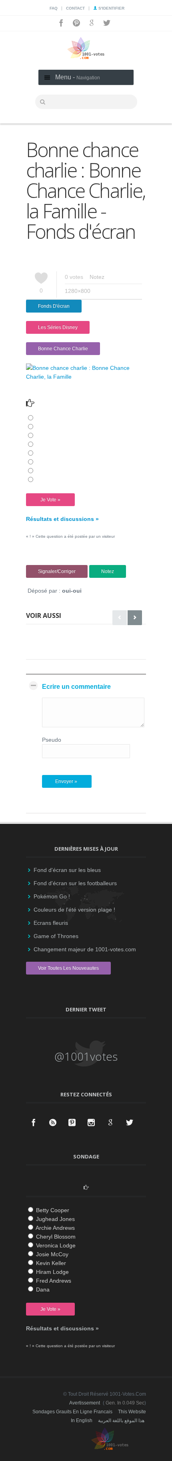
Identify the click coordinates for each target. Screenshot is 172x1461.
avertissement (84, 1403)
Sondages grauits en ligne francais (72, 1412)
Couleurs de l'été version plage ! (74, 909)
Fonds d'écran (54, 306)
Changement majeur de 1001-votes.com (85, 949)
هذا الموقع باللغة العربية (121, 1420)
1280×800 (77, 291)
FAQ (54, 8)
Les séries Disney (58, 327)
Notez (97, 277)
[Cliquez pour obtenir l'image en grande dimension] (86, 376)
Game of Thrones (56, 936)
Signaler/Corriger (57, 571)
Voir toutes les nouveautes (68, 968)
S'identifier (110, 8)
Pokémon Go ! (52, 896)
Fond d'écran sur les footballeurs (75, 883)
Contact (75, 8)
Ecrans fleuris (51, 923)
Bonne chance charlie (63, 348)
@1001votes (86, 1056)
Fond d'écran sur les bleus (67, 870)
